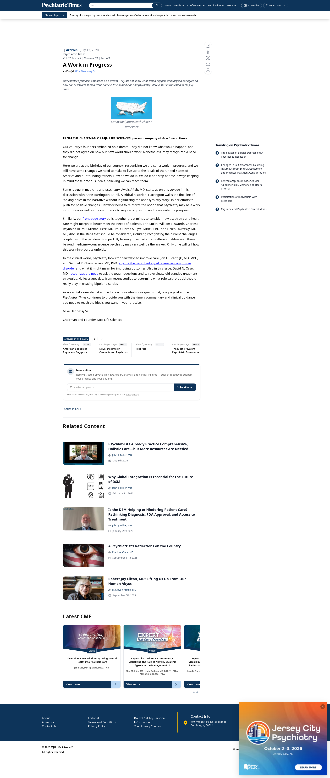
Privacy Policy (97, 726)
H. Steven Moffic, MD (124, 589)
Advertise (48, 722)
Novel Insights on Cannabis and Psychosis (113, 350)
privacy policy (132, 394)
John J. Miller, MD (122, 455)
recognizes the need (83, 273)
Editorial (93, 718)
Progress (141, 348)
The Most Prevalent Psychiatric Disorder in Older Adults (185, 350)
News (168, 5)
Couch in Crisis (72, 408)
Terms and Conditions (102, 722)
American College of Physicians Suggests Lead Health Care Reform (75, 350)
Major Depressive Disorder (184, 15)
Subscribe (183, 387)
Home (236, 749)
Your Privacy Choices (147, 726)
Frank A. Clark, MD (122, 552)
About (46, 718)
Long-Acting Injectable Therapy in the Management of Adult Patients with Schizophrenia (126, 15)
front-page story (94, 218)
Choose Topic (52, 15)
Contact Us (49, 726)
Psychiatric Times (74, 54)
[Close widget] (322, 706)
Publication (214, 5)
